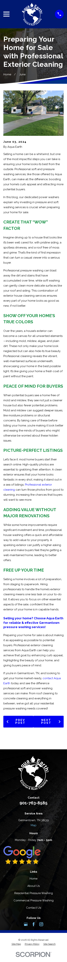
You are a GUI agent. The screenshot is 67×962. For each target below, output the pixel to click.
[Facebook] (34, 924)
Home (33, 878)
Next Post (46, 721)
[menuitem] (16, 944)
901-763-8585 (33, 802)
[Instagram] (41, 924)
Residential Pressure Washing (33, 893)
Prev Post (20, 721)
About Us (33, 886)
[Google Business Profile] (26, 924)
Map (33, 825)
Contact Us (33, 907)
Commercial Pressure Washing (34, 900)
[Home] (32, 14)
